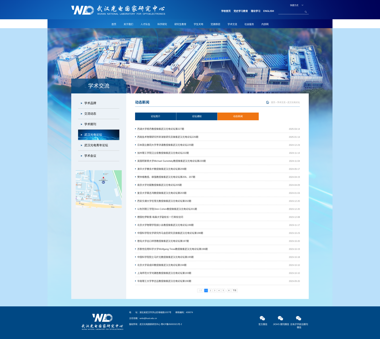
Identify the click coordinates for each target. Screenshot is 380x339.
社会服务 (249, 24)
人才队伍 (145, 24)
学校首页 (226, 11)
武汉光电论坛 (93, 134)
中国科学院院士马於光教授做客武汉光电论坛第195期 (165, 257)
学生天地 (198, 24)
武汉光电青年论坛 (96, 145)
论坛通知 (197, 116)
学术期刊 (90, 124)
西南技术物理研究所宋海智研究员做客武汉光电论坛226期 (167, 137)
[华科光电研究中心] (118, 10)
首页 (113, 24)
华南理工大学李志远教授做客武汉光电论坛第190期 (164, 281)
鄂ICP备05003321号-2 (171, 324)
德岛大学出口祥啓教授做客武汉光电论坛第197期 (163, 241)
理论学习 (255, 11)
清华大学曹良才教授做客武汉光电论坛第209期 (161, 169)
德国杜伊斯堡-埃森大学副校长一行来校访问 (160, 217)
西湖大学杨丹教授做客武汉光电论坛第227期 (160, 129)
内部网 (265, 24)
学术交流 (232, 24)
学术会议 (90, 155)
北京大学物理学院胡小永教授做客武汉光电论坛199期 (165, 225)
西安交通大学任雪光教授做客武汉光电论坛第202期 (164, 201)
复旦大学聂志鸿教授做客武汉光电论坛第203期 (161, 193)
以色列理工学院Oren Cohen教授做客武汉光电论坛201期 (167, 209)
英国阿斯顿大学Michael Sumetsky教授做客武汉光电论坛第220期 (171, 161)
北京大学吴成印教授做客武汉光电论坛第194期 (161, 265)
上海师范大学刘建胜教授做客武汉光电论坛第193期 (164, 273)
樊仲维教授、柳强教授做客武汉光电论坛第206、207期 (166, 177)
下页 (234, 290)
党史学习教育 (241, 11)
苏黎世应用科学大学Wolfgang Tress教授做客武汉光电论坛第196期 (172, 249)
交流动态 (90, 113)
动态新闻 (238, 116)
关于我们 (128, 24)
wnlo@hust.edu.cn (148, 318)
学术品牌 (90, 103)
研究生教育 (180, 24)
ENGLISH (268, 11)
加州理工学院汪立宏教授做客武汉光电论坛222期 (163, 153)
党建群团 (215, 24)
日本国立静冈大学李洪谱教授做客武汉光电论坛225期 (165, 145)
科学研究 (162, 24)
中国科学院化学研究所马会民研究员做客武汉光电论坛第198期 (170, 233)
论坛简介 (155, 116)
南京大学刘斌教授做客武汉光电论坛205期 (159, 185)
